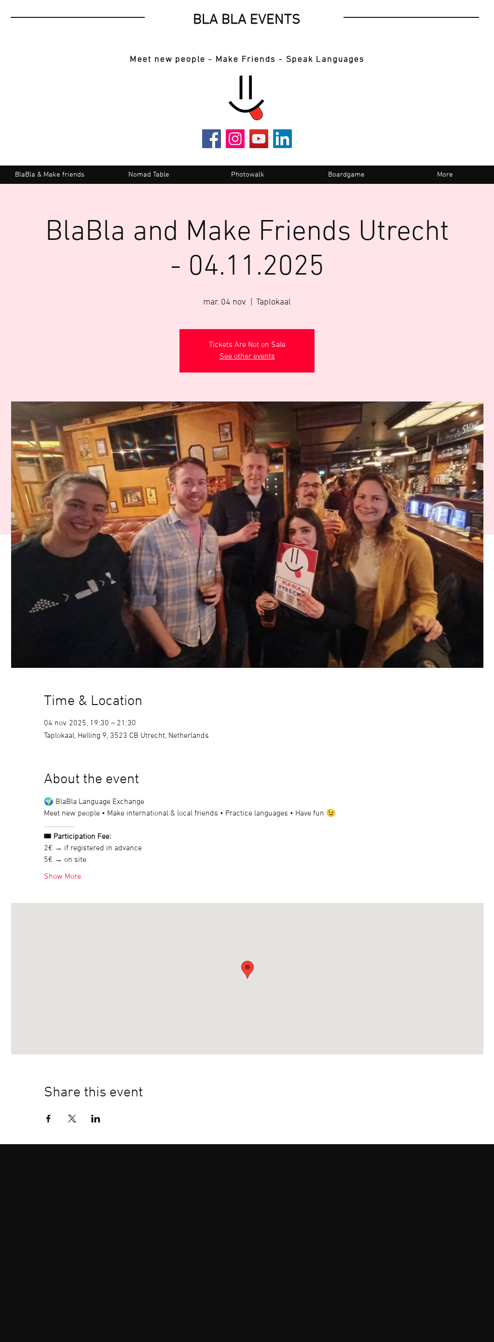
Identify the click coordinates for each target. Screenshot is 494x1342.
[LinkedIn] (282, 138)
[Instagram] (235, 138)
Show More (62, 877)
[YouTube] (258, 138)
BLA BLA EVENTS (247, 20)
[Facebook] (211, 138)
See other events (247, 356)
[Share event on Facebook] (48, 1118)
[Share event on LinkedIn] (95, 1118)
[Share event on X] (72, 1118)
